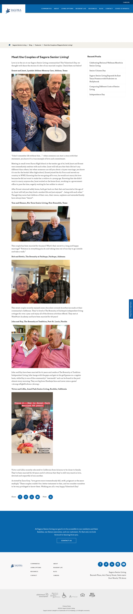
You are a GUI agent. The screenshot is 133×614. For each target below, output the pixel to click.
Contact (109, 8)
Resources (93, 8)
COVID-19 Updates (122, 8)
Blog (101, 8)
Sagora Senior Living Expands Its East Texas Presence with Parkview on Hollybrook (105, 78)
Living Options (67, 8)
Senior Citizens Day (97, 70)
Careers (126, 2)
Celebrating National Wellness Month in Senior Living (106, 64)
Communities (46, 8)
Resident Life (81, 8)
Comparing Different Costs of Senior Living (104, 88)
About (56, 8)
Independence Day (97, 94)
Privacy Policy (67, 606)
